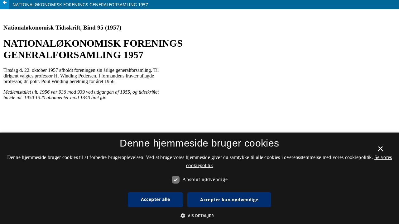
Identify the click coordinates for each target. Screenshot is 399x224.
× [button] (380, 151)
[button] (199, 216)
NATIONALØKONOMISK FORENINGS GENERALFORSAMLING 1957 (80, 4)
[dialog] (199, 178)
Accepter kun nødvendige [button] (229, 200)
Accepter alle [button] (155, 199)
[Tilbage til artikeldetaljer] (4, 4)
